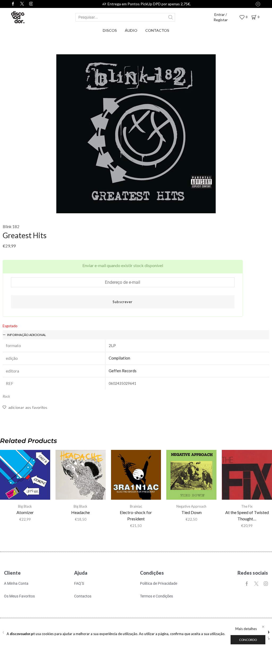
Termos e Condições (156, 596)
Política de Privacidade (158, 583)
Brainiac (136, 506)
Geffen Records (123, 370)
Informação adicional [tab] (26, 335)
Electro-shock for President (136, 515)
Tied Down (191, 512)
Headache (80, 512)
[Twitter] (22, 4)
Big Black (25, 506)
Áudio (131, 30)
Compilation (119, 358)
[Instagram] (266, 584)
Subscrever (123, 302)
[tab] (136, 334)
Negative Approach (191, 506)
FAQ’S (79, 583)
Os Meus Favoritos (19, 596)
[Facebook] (13, 4)
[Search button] (171, 17)
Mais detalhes (246, 629)
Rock (6, 396)
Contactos (157, 30)
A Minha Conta (16, 583)
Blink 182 (11, 226)
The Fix (247, 506)
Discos (110, 30)
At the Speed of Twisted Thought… (247, 515)
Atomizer (25, 512)
